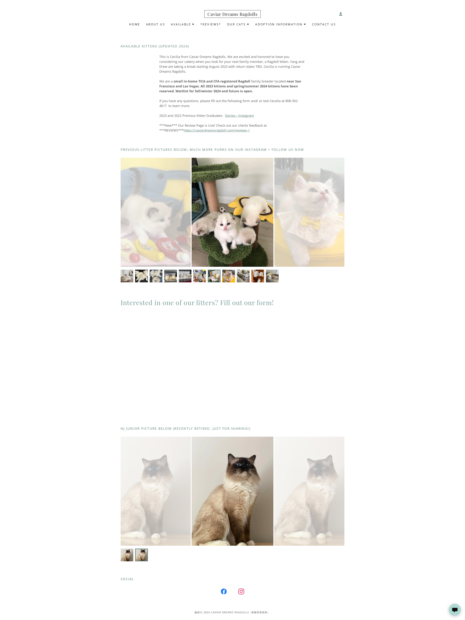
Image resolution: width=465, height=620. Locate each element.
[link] (232, 14)
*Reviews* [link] (210, 24)
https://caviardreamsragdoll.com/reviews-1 (217, 130)
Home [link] (134, 24)
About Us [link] (155, 24)
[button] (340, 14)
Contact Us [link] (324, 24)
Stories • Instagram (239, 115)
